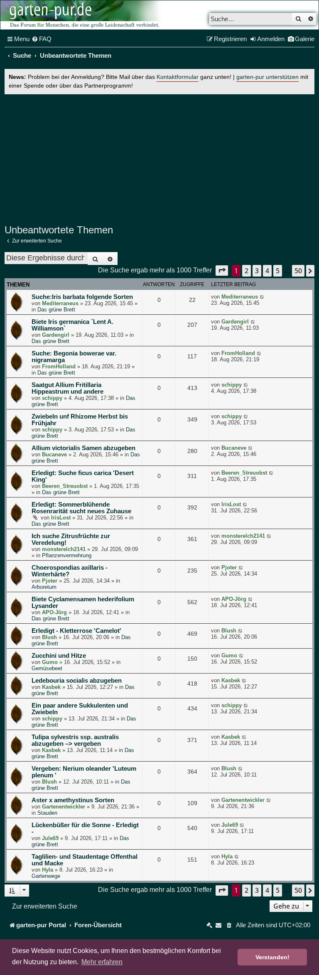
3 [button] (257, 270)
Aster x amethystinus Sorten (73, 800)
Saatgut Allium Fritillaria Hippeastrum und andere (67, 388)
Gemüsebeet (47, 668)
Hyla (47, 870)
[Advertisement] (159, 158)
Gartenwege (46, 876)
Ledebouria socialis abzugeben (77, 680)
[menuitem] (42, 39)
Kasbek (51, 687)
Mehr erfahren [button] (102, 961)
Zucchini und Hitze (59, 655)
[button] (222, 270)
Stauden (47, 813)
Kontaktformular (178, 77)
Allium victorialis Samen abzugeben (83, 448)
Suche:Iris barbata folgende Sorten (82, 297)
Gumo (50, 662)
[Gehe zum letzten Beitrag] (262, 297)
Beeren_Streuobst (65, 486)
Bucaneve (54, 454)
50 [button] (298, 270)
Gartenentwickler (63, 807)
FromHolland (59, 366)
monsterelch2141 (64, 549)
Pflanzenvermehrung (66, 555)
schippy (52, 398)
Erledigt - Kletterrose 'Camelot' (76, 630)
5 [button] (278, 270)
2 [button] (246, 270)
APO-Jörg (54, 612)
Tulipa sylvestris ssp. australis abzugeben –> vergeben (75, 740)
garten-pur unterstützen (267, 77)
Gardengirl (55, 335)
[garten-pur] (83, 14)
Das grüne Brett (56, 309)
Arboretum (44, 587)
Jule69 (50, 838)
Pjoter (49, 581)
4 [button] (267, 270)
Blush (49, 637)
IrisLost (61, 517)
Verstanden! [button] (272, 957)
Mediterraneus (60, 303)
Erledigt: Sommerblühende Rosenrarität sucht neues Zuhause (81, 507)
